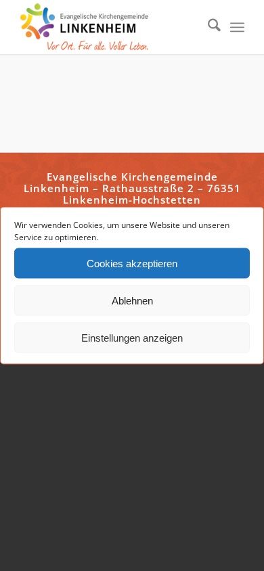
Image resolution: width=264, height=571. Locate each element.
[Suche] (207, 27)
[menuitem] (207, 27)
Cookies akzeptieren (132, 263)
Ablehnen (132, 300)
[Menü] (237, 27)
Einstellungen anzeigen (132, 337)
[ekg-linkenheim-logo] (109, 27)
